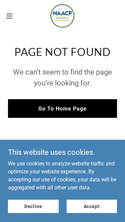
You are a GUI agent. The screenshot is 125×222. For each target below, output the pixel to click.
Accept (92, 206)
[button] (12, 16)
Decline (33, 206)
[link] (62, 16)
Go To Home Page (62, 109)
